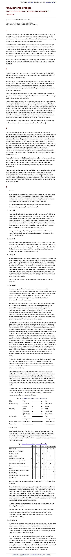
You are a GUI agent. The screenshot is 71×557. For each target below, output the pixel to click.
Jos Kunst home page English (37, 554)
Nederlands (30, 2)
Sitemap (48, 554)
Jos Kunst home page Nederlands (20, 554)
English (54, 2)
